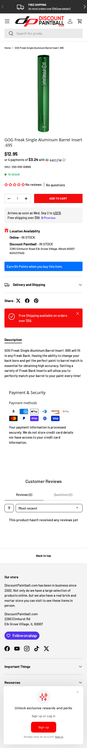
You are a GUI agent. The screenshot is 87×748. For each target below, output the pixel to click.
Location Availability (25, 231)
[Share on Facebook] (27, 300)
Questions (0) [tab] (63, 495)
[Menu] (7, 21)
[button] (80, 21)
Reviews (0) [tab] (24, 495)
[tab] (13, 339)
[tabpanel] (43, 363)
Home (7, 47)
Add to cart (58, 198)
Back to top (43, 555)
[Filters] (9, 508)
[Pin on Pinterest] (36, 300)
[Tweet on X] (18, 300)
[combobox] (43, 33)
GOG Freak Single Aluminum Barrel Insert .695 (39, 47)
